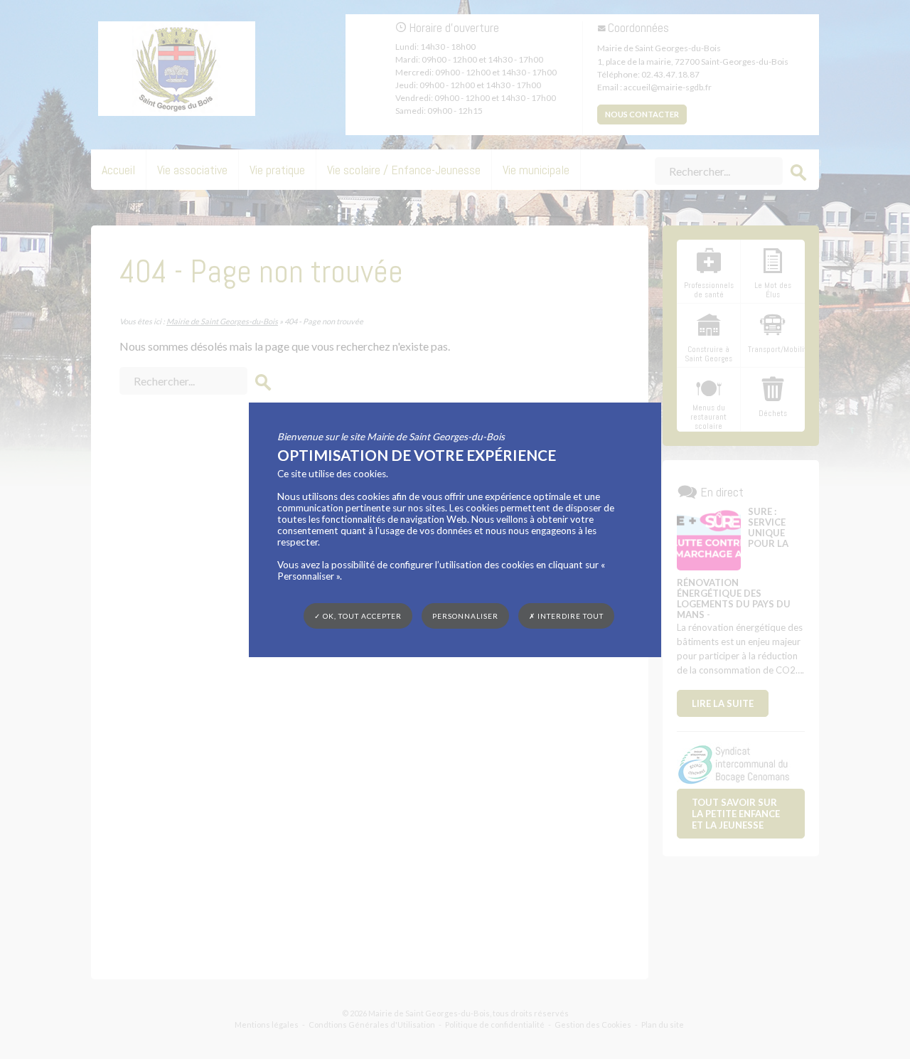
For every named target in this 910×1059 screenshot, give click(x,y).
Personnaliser (465, 615)
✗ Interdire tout (566, 616)
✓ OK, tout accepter (358, 615)
